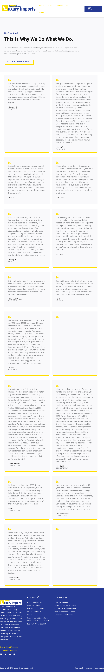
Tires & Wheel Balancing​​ (9, 647)
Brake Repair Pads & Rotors (65, 606)
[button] (18, 61)
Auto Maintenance (62, 603)
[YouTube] (10, 654)
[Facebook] (1, 654)
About (68, 5)
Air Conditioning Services (64, 615)
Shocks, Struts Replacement (65, 609)
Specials (59, 5)
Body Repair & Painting (9, 650)
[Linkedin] (14, 654)
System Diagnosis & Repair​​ (65, 612)
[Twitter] (5, 654)
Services (50, 5)
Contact (42, 12)
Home (41, 5)
